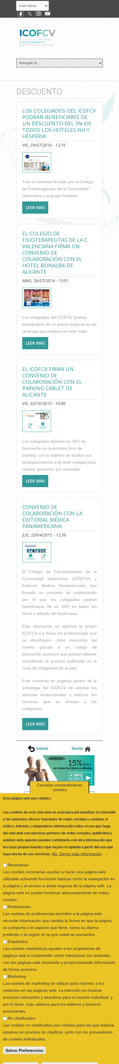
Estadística (18, 933)
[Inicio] (57, 37)
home (78, 748)
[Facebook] (21, 14)
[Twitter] (30, 14)
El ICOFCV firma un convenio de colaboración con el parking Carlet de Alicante (52, 382)
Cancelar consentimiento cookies (59, 779)
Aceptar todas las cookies (69, 1058)
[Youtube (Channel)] (47, 14)
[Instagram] (39, 14)
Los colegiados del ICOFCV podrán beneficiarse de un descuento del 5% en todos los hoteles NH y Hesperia (59, 123)
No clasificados (21, 1010)
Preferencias (19, 898)
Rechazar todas (20, 1058)
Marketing (17, 968)
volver (42, 748)
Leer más (37, 209)
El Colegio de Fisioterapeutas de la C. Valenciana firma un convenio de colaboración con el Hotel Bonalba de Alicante (55, 252)
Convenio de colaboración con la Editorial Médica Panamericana (52, 516)
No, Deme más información (77, 846)
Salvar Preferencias (24, 1042)
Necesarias (18, 857)
